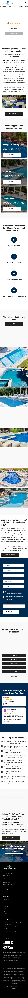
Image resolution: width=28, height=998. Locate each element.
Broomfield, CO (14, 671)
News (5, 911)
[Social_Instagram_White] (8, 888)
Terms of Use (19, 593)
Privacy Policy (7, 992)
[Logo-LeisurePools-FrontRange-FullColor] (8, 1)
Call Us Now (14, 855)
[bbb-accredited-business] (8, 942)
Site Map (22, 992)
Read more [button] (6, 721)
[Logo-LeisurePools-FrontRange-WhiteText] (9, 865)
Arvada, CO (14, 655)
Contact (5, 913)
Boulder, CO (14, 663)
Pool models (14, 28)
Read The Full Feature (11, 837)
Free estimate (14, 33)
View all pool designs (14, 113)
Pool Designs (6, 899)
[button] (3, 102)
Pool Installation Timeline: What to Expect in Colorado (13, 927)
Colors (5, 901)
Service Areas (6, 906)
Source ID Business (7, 602)
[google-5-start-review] (14, 23)
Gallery (5, 904)
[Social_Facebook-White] (4, 888)
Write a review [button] (8, 703)
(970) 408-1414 (6, 879)
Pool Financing (7, 908)
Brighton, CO (14, 667)
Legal (18, 992)
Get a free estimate (10, 611)
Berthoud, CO (14, 659)
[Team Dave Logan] (8, 947)
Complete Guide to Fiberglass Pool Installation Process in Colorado (13, 923)
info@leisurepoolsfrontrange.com (10, 878)
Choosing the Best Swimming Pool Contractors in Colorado (14, 931)
